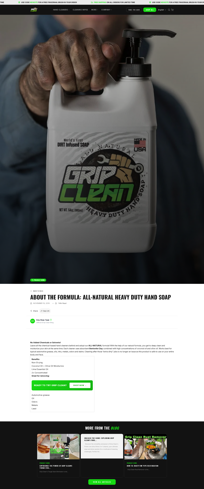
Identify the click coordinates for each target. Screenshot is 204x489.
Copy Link (46, 311)
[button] (61, 10)
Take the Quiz (134, 9)
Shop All (150, 9)
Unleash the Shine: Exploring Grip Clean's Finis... (99, 439)
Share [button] (35, 311)
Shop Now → (80, 385)
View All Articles (102, 482)
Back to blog (38, 291)
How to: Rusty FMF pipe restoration (142, 466)
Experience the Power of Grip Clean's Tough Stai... (56, 467)
